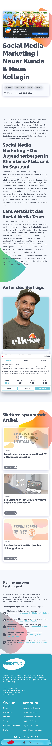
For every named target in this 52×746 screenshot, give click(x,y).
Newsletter (7, 712)
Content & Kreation (30, 721)
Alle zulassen (42, 388)
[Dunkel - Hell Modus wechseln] (30, 742)
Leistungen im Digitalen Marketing (34, 613)
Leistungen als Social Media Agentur (22, 621)
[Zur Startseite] (10, 742)
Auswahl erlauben (26, 388)
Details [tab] (26, 360)
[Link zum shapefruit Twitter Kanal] (32, 737)
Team (5, 721)
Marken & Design (30, 712)
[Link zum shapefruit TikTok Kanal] (23, 737)
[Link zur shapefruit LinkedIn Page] (28, 737)
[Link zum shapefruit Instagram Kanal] (19, 737)
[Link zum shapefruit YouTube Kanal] (36, 737)
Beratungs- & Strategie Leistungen (32, 642)
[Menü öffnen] (42, 742)
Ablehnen (9, 388)
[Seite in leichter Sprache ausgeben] (24, 742)
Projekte (6, 717)
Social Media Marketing (32, 730)
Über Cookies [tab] (43, 360)
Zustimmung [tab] (9, 360)
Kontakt (6, 730)
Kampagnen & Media (31, 717)
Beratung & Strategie (31, 708)
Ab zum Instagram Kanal (18, 264)
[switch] (20, 383)
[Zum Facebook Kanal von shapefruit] (15, 737)
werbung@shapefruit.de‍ (11, 692)
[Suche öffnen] (36, 742)
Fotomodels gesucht (11, 726)
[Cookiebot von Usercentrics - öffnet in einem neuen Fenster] (44, 356)
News (5, 708)
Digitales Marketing (30, 726)
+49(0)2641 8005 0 (9, 695)
